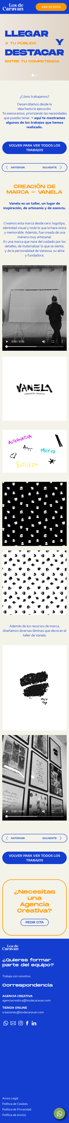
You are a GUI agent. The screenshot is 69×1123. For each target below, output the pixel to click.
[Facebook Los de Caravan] (27, 1023)
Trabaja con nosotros (16, 976)
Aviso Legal (10, 1098)
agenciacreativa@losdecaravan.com (26, 1000)
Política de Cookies (15, 1103)
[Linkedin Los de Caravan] (34, 1023)
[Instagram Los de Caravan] (20, 1023)
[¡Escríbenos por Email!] (13, 1023)
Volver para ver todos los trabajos (34, 147)
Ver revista (51, 7)
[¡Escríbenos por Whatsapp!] (59, 1113)
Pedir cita (34, 922)
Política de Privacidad (16, 1109)
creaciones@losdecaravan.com (23, 1012)
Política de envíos (14, 1115)
